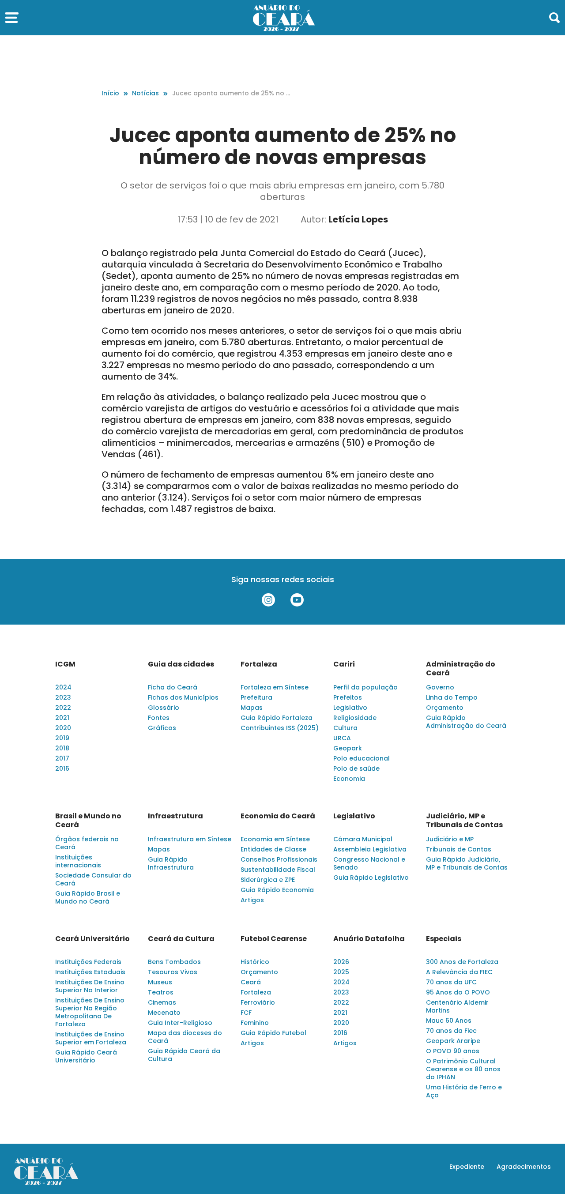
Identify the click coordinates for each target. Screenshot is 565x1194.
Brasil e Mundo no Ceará (88, 820)
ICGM (65, 664)
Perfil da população (365, 687)
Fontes (159, 718)
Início (110, 93)
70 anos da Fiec (451, 1031)
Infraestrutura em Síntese (189, 839)
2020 (63, 728)
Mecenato (164, 1013)
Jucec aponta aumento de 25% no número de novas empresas (231, 93)
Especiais (443, 938)
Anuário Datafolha (369, 938)
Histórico (255, 962)
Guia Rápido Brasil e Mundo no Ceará (87, 897)
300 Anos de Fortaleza (462, 962)
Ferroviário (258, 1002)
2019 (62, 738)
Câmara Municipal (362, 839)
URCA (342, 738)
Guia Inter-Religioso (180, 1023)
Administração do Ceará (460, 669)
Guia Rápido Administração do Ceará (466, 722)
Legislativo (350, 708)
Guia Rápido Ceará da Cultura (184, 1055)
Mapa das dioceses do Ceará (185, 1037)
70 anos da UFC (451, 982)
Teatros (160, 992)
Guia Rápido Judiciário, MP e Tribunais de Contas (467, 863)
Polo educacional (361, 758)
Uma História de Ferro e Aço (464, 1091)
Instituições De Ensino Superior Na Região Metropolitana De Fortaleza (89, 1012)
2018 (62, 748)
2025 (341, 972)
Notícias (145, 93)
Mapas (252, 708)
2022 (63, 708)
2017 (62, 758)
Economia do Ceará (278, 816)
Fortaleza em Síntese (275, 687)
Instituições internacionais (78, 861)
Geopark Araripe (453, 1041)
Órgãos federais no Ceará (87, 843)
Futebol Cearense (274, 938)
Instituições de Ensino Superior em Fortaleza (90, 1038)
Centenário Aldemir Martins (457, 1006)
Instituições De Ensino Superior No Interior (89, 986)
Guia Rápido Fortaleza (277, 718)
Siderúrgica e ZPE (268, 880)
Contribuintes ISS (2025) (280, 728)
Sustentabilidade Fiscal (278, 870)
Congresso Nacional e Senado (369, 863)
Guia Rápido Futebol (273, 1033)
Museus (160, 982)
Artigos (252, 900)
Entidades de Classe (273, 849)
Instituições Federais (88, 962)
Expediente (466, 1166)
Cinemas (162, 1002)
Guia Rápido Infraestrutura (171, 863)
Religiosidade (355, 718)
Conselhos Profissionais (279, 859)
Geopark (347, 748)
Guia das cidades (181, 664)
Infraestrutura (175, 816)
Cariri (344, 664)
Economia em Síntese (275, 839)
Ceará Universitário (92, 938)
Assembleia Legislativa (370, 849)
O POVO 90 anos (452, 1051)
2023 (63, 697)
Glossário (163, 708)
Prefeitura (256, 697)
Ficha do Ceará (172, 687)
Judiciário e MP (450, 839)
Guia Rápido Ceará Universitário (86, 1056)
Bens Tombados (174, 962)
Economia (349, 779)
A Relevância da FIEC (459, 972)
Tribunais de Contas (458, 849)
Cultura (345, 728)
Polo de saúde (356, 768)
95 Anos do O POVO (458, 992)
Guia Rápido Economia (277, 890)
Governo (440, 687)
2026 (341, 962)
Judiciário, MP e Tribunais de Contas (464, 820)
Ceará (251, 982)
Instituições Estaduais (90, 972)
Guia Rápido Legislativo (371, 877)
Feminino (255, 1023)
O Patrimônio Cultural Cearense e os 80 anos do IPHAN (463, 1069)
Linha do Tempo (452, 697)
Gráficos (162, 728)
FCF (246, 1013)
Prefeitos (347, 697)
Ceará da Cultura (181, 938)
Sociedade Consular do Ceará (93, 879)
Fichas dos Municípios (183, 697)
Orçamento (444, 708)
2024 (63, 687)
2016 (62, 768)
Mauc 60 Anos (448, 1021)
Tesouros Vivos (172, 972)
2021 (62, 718)
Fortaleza (259, 664)
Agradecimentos (524, 1166)
